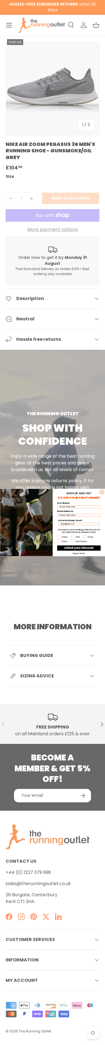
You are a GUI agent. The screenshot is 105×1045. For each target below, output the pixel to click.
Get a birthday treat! (70, 520)
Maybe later (79, 553)
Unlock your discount (79, 548)
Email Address (65, 511)
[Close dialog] (102, 492)
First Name (63, 503)
